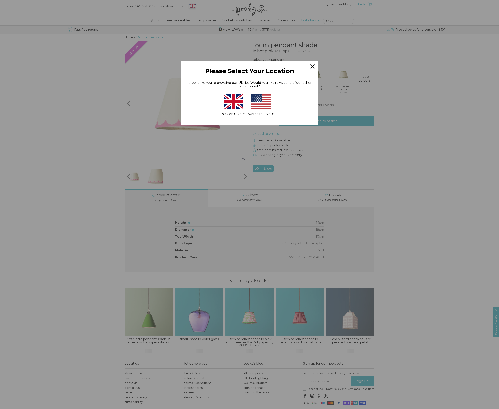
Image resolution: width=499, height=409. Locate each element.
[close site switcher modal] (312, 66)
